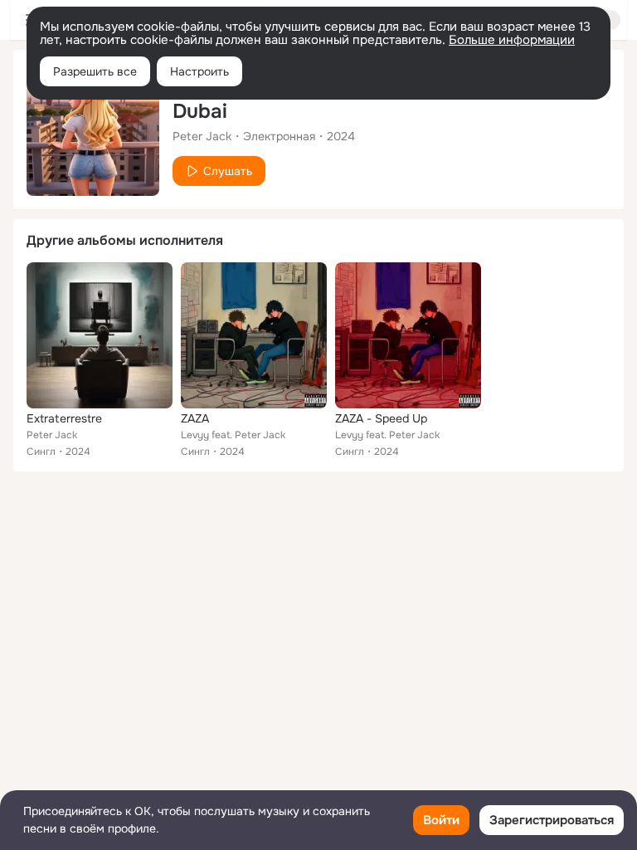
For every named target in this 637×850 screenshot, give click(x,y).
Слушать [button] (227, 171)
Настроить (199, 71)
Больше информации (512, 40)
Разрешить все (95, 71)
